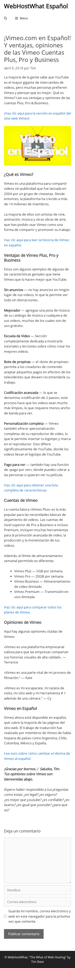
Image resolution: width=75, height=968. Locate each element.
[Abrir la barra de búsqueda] (5, 18)
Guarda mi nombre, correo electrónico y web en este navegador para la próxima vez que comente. (39, 916)
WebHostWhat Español (36, 6)
